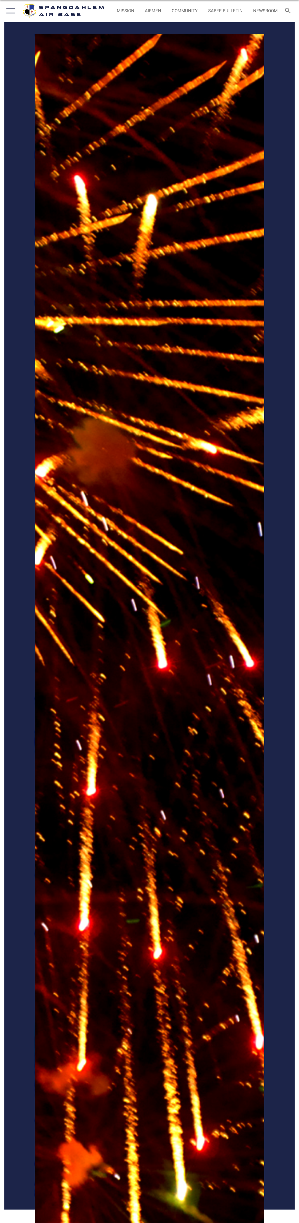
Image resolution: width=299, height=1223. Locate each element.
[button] (9, 11)
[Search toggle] (289, 11)
